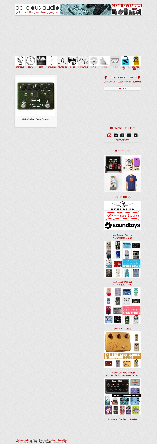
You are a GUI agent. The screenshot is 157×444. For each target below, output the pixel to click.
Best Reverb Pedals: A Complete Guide (122, 236)
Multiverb (104, 59)
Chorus (83, 58)
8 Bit (72, 64)
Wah (62, 66)
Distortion (41, 59)
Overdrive (41, 64)
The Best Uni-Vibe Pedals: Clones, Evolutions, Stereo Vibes (122, 374)
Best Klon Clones (122, 328)
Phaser (83, 63)
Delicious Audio (23, 440)
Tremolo (83, 66)
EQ (62, 60)
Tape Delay (30, 63)
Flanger (83, 60)
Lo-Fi (72, 62)
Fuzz (41, 62)
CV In (114, 59)
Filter (62, 63)
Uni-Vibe (83, 68)
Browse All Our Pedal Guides (122, 419)
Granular (115, 62)
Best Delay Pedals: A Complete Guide (122, 283)
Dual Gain (41, 67)
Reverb (104, 62)
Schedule (136, 63)
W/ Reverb (30, 66)
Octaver (93, 66)
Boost (51, 60)
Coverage (136, 60)
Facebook (136, 66)
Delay (30, 60)
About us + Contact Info (57, 440)
